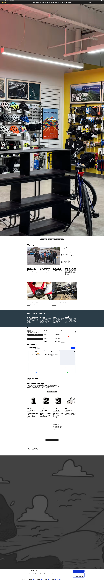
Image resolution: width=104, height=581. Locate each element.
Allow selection (78, 573)
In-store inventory (60, 239)
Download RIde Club (55, 322)
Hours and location (51, 239)
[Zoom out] (75, 341)
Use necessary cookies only (79, 576)
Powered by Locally (29, 379)
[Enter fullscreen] (75, 331)
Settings (60, 579)
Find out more (54, 305)
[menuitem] (34, 2)
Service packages (44, 239)
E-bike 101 (28, 305)
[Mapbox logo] (63, 342)
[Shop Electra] (6, 0)
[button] (68, 336)
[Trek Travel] (17, 0)
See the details (54, 272)
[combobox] (95, 2)
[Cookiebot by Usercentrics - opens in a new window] (23, 579)
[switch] (42, 579)
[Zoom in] (75, 339)
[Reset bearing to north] (75, 342)
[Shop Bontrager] (11, 0)
